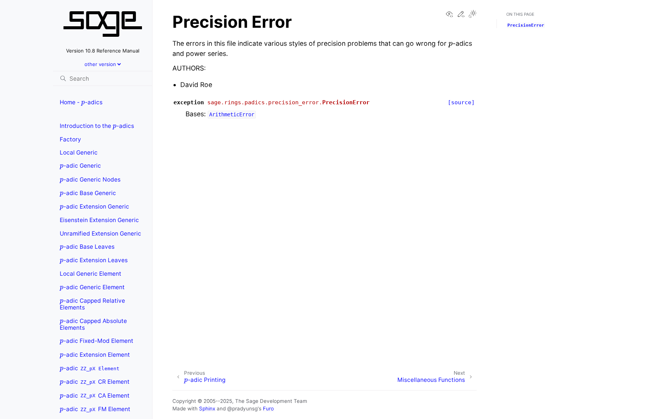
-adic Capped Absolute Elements (93, 322)
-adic (89, 367)
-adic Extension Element (95, 353)
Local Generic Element (90, 273)
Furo (268, 408)
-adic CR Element (95, 380)
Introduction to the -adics (97, 124)
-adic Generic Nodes (90, 178)
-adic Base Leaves (87, 245)
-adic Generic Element (92, 286)
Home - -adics (81, 101)
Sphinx (207, 408)
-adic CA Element (95, 394)
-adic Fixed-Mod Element (96, 340)
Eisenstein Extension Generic (99, 220)
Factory (70, 139)
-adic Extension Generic (94, 205)
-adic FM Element (95, 407)
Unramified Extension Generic (100, 233)
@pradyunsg (242, 408)
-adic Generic (80, 164)
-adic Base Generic (88, 191)
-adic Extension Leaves (94, 259)
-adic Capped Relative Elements (92, 302)
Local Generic (79, 152)
